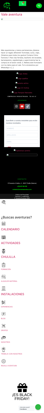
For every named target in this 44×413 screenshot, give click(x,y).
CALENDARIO (10, 229)
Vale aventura (11, 14)
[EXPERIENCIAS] (3, 302)
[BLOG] (3, 314)
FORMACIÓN (6, 269)
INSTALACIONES (12, 294)
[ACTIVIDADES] (3, 237)
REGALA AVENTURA (9, 366)
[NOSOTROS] (3, 337)
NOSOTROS (5, 342)
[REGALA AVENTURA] (3, 361)
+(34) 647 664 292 (22, 186)
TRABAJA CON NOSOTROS (11, 354)
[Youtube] (22, 106)
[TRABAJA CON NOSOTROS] (3, 349)
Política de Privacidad (22, 194)
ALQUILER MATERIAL (9, 281)
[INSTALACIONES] (3, 288)
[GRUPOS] (3, 325)
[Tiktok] (27, 106)
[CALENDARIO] (3, 223)
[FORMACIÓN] (3, 264)
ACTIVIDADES (10, 243)
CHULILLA (8, 257)
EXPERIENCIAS (7, 307)
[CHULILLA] (3, 251)
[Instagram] (16, 106)
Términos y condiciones (22, 196)
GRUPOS (4, 330)
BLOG (3, 318)
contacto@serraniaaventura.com (22, 189)
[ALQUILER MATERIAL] (3, 276)
